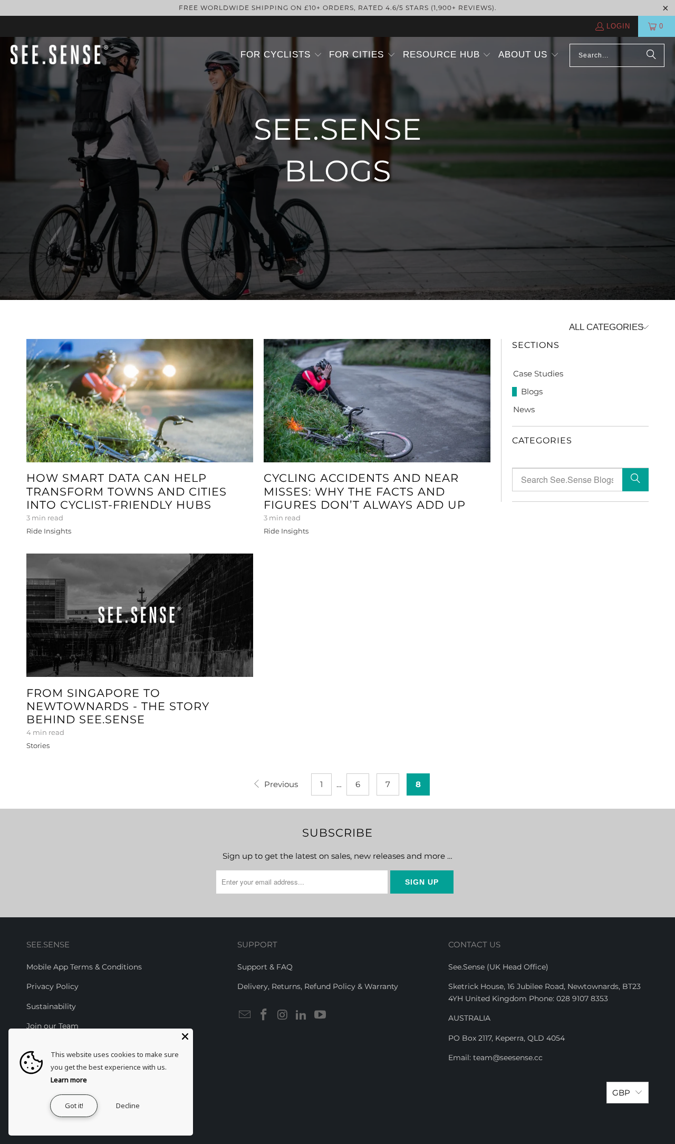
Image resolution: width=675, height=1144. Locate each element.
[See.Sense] (59, 55)
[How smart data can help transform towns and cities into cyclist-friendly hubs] (139, 400)
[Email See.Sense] (245, 1015)
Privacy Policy (52, 986)
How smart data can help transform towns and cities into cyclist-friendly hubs (126, 491)
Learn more (69, 1079)
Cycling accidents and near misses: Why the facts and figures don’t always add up (365, 491)
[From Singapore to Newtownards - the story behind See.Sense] (139, 615)
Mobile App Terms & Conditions (84, 967)
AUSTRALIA (469, 1018)
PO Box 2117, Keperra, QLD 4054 (506, 1038)
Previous (279, 784)
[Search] (651, 55)
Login (618, 26)
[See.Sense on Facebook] (264, 1015)
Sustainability (51, 1006)
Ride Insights (48, 531)
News (524, 409)
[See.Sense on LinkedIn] (302, 1015)
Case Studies (538, 374)
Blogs (532, 391)
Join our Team (52, 1026)
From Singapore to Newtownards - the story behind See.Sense (117, 706)
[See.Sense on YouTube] (321, 1015)
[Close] (185, 1036)
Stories (38, 746)
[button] (281, 55)
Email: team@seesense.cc (495, 1057)
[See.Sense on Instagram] (283, 1015)
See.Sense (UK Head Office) (498, 967)
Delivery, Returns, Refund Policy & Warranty (317, 986)
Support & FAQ (265, 967)
